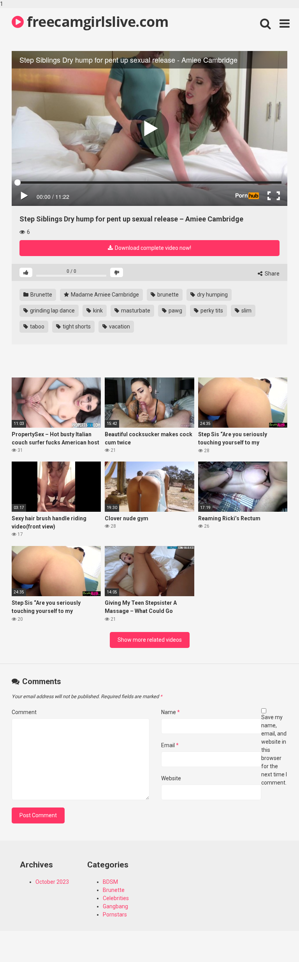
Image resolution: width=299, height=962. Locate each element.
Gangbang (115, 906)
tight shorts (76, 326)
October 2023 (52, 882)
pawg (174, 310)
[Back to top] (272, 939)
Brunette (40, 294)
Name (170, 712)
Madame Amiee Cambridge (104, 294)
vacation (119, 326)
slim (246, 310)
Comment (24, 712)
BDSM (110, 882)
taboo (36, 326)
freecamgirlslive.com (96, 21)
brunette (167, 294)
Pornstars (115, 914)
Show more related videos (150, 640)
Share (272, 273)
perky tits (211, 310)
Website (171, 778)
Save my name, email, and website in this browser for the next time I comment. (274, 750)
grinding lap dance (52, 310)
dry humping (212, 294)
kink (97, 310)
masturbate (135, 310)
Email (170, 745)
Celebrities (116, 898)
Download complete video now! (152, 248)
